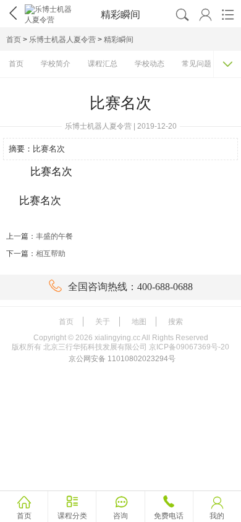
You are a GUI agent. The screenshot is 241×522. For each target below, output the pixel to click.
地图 (139, 321)
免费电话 (169, 515)
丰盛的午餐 (54, 236)
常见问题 (196, 63)
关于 (102, 321)
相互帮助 (51, 253)
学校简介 (55, 63)
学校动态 (149, 63)
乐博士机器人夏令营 (62, 39)
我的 (216, 515)
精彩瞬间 (118, 39)
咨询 (120, 515)
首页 (13, 39)
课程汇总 (102, 63)
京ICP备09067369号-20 (189, 347)
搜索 (175, 321)
